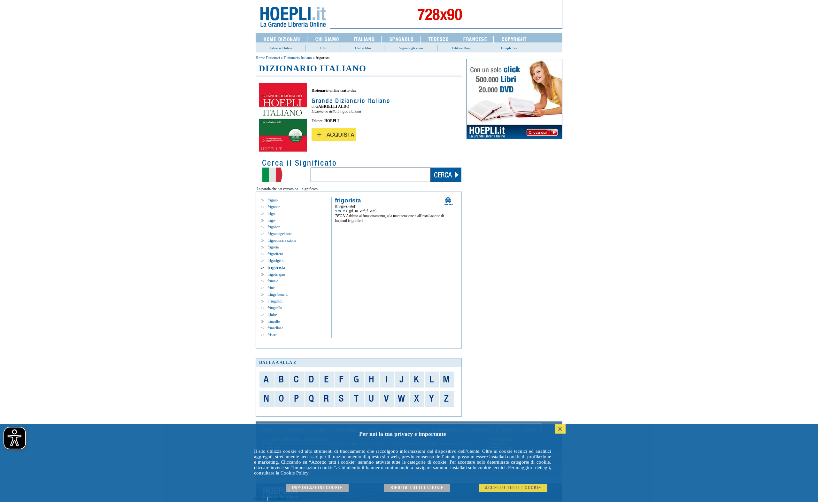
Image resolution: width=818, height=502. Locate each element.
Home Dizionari (268, 58)
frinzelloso (275, 328)
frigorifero (275, 254)
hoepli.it (260, 499)
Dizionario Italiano (298, 58)
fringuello (274, 308)
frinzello (273, 321)
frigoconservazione (281, 240)
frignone (273, 207)
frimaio (272, 281)
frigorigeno (275, 260)
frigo (271, 213)
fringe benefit (277, 294)
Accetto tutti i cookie (513, 487)
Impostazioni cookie (317, 487)
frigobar (273, 227)
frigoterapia (276, 274)
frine (270, 288)
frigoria (273, 247)
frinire (272, 314)
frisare (272, 335)
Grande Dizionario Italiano (351, 101)
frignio (272, 200)
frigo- (271, 220)
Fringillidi (274, 301)
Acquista (334, 134)
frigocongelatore (279, 233)
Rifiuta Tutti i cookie (417, 487)
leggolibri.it (277, 499)
